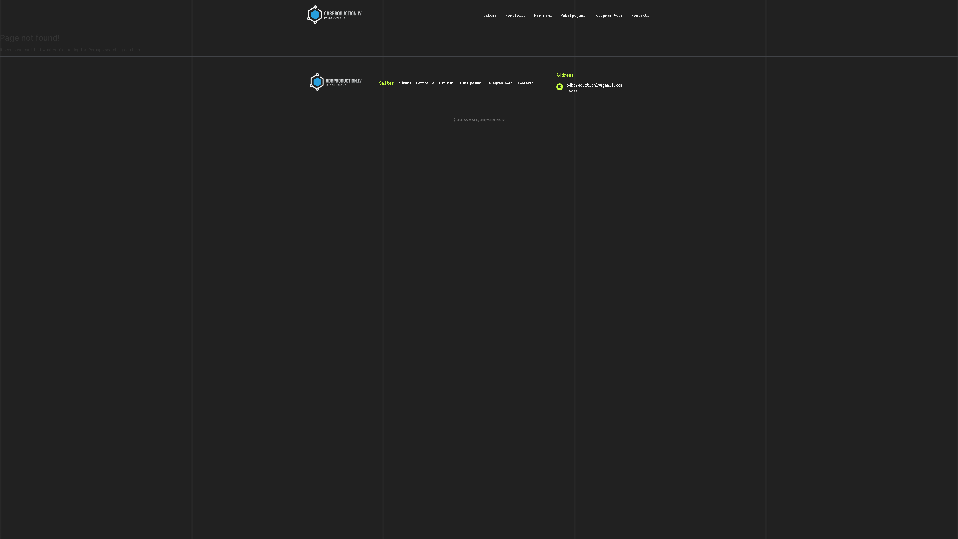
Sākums (490, 15)
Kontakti (640, 15)
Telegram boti (608, 15)
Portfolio (515, 15)
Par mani (543, 15)
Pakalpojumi (573, 15)
